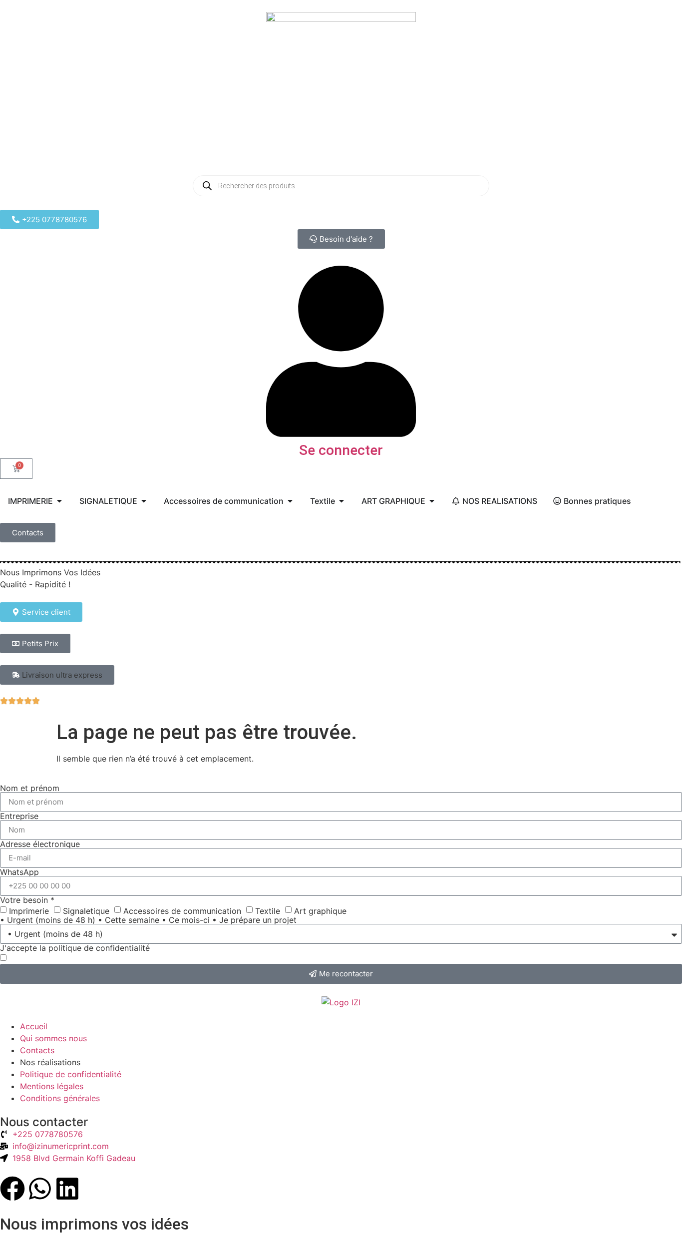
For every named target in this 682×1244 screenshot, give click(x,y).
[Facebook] (12, 1188)
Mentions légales (51, 1086)
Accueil (33, 1026)
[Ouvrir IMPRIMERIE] (59, 501)
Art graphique (320, 910)
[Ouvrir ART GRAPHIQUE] (432, 501)
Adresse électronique (40, 844)
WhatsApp (19, 872)
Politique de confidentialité (70, 1074)
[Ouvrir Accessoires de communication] (290, 501)
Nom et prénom (29, 788)
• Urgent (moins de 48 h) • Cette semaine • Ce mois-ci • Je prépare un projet (148, 920)
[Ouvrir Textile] (341, 501)
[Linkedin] (67, 1188)
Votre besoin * (27, 900)
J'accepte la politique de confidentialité (75, 948)
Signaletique (86, 910)
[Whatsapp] (39, 1188)
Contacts (37, 1050)
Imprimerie (29, 910)
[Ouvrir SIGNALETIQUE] (144, 501)
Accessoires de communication (182, 910)
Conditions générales (60, 1098)
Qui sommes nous (53, 1038)
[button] (57, 675)
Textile (267, 910)
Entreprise (19, 816)
